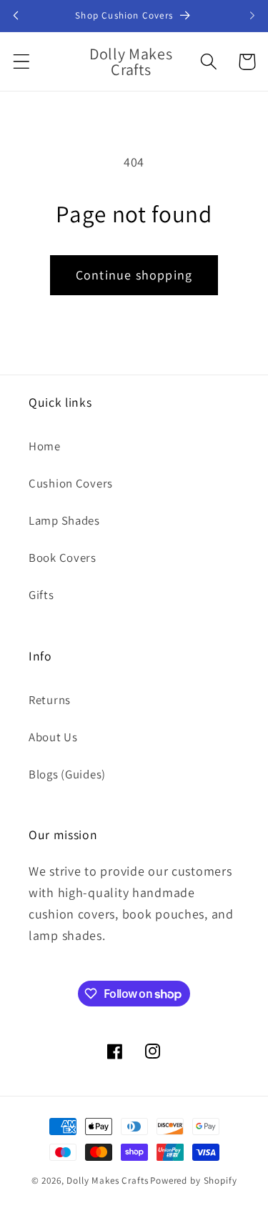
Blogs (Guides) (67, 774)
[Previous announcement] (15, 15)
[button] (22, 62)
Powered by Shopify (193, 1180)
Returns (50, 700)
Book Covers (62, 557)
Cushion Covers (71, 483)
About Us (53, 737)
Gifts (41, 595)
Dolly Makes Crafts (107, 1180)
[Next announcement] (252, 15)
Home (45, 446)
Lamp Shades (64, 520)
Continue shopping (134, 275)
